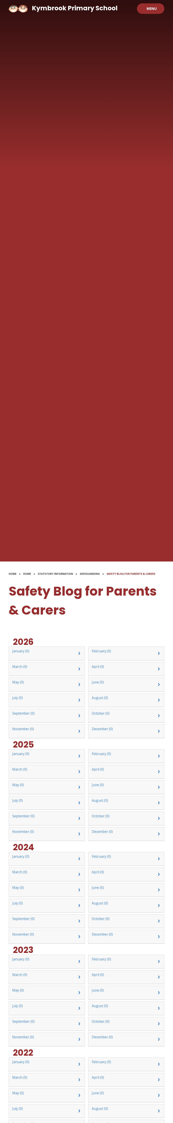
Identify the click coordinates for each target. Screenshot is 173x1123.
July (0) (17, 697)
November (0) (23, 728)
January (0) (20, 651)
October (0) (100, 713)
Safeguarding (90, 574)
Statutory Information (55, 574)
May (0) (18, 682)
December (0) (102, 728)
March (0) (19, 666)
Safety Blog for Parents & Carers (131, 574)
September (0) (23, 713)
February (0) (101, 651)
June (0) (98, 682)
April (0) (98, 666)
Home (12, 574)
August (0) (100, 697)
